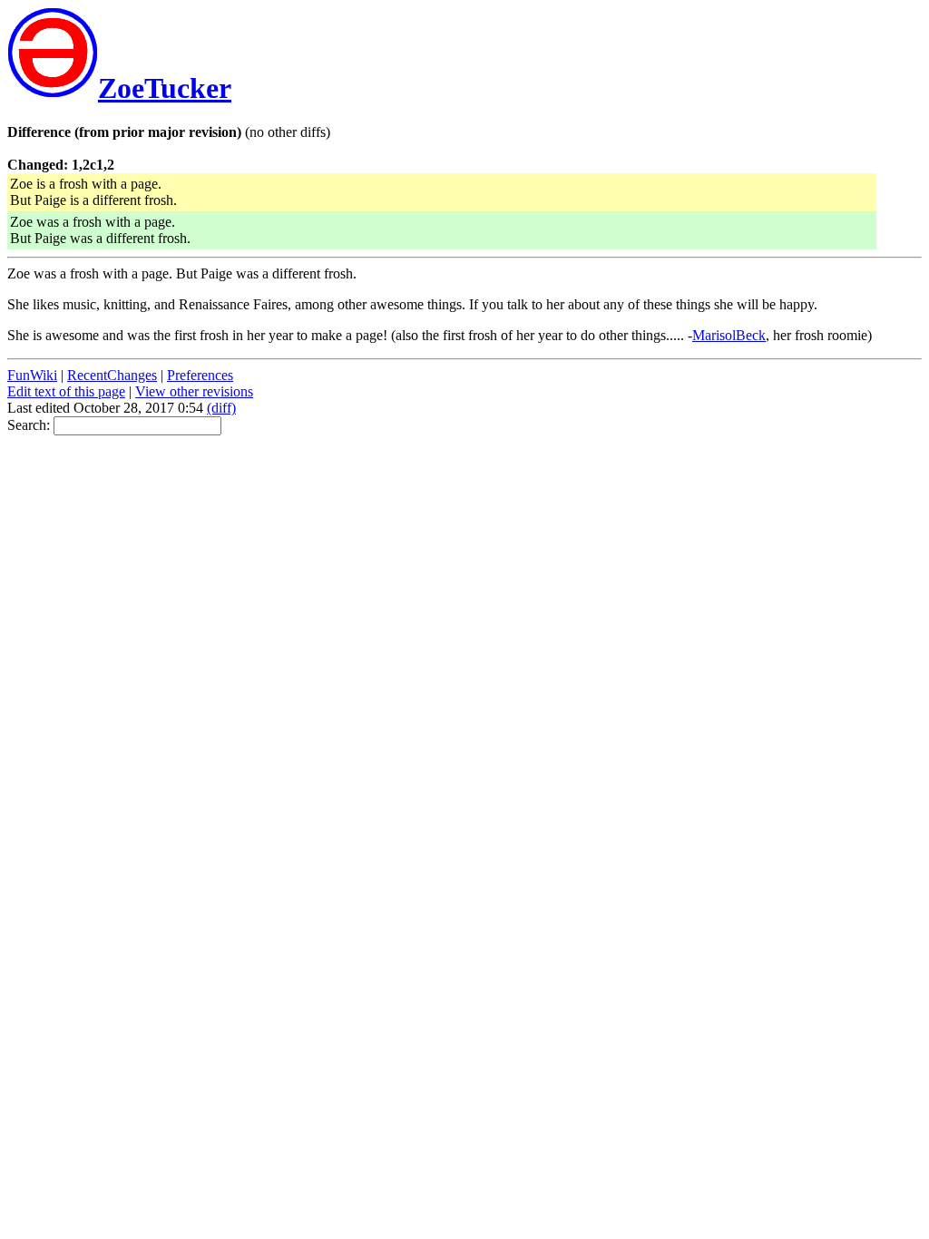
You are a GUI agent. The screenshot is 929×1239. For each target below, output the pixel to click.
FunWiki (32, 375)
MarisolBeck (729, 335)
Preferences (200, 375)
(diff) (221, 407)
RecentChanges (112, 375)
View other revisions (194, 391)
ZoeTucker (164, 88)
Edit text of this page (66, 391)
